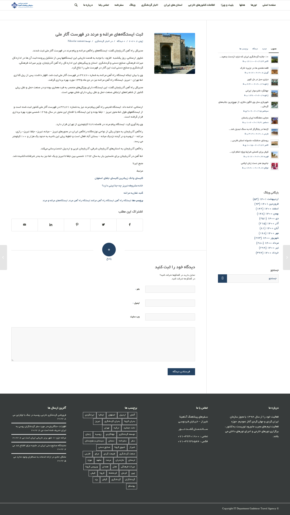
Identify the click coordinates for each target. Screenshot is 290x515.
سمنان (111, 441)
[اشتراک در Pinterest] (77, 225)
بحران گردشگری (112, 421)
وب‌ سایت (135, 317)
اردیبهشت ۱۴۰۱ (269, 199)
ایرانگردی (89, 415)
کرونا (102, 473)
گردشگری (116, 479)
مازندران (120, 460)
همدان (105, 467)
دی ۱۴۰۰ (273, 218)
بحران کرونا (129, 421)
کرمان (124, 473)
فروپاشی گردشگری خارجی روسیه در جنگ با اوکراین (41, 415)
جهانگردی (110, 434)
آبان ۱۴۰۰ (272, 228)
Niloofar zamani (76, 41)
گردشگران (130, 479)
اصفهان (111, 415)
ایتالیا (101, 415)
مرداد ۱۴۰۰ (272, 243)
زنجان (88, 434)
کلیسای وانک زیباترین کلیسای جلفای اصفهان (119, 178)
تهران (106, 428)
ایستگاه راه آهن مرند (79, 200)
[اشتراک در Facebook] (130, 225)
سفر (133, 441)
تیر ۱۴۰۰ (273, 247)
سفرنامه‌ (123, 441)
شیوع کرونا (119, 447)
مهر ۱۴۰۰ (273, 233)
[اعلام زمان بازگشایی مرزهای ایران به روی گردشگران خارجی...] (286, 257)
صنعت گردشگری (127, 454)
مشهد (99, 460)
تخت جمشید (129, 428)
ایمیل (136, 303)
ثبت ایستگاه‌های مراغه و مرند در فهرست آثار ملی (99, 34)
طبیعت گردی (109, 454)
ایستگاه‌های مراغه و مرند (55, 200)
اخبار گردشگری (102, 41)
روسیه (98, 434)
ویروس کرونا (91, 467)
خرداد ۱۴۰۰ (271, 252)
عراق (97, 454)
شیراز (132, 447)
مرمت (108, 460)
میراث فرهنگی (128, 467)
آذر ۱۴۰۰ (273, 223)
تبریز (97, 421)
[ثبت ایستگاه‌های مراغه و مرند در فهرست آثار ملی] (174, 53)
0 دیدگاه (120, 41)
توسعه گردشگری (127, 434)
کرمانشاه (113, 473)
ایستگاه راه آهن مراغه (102, 200)
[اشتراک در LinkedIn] (51, 225)
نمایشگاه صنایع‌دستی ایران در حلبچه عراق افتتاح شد (41, 446)
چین (133, 473)
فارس (87, 454)
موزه (90, 460)
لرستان (131, 460)
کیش (93, 473)
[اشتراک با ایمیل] (25, 225)
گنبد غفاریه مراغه (133, 193)
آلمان (132, 415)
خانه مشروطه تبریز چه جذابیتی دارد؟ (122, 185)
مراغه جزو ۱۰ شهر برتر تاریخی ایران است (45, 438)
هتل (115, 467)
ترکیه (116, 428)
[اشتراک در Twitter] (103, 225)
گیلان (104, 479)
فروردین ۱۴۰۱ (270, 203)
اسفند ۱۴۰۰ (271, 208)
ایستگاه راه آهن (123, 200)
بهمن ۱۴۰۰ (272, 213)
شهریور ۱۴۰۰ (271, 238)
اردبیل (122, 415)
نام (137, 289)
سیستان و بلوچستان (94, 441)
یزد (96, 479)
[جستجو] (76, 5)
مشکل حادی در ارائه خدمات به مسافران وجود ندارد (41, 457)
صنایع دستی (104, 447)
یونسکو (131, 486)
